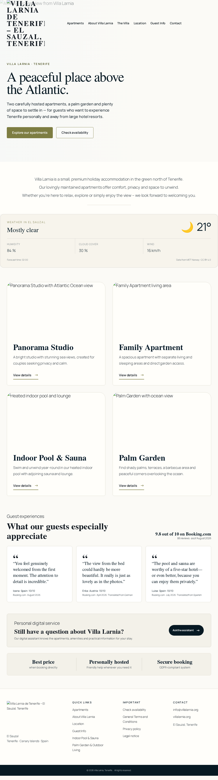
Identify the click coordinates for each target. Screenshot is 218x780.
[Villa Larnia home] (26, 23)
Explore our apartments (29, 132)
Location (140, 23)
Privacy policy (132, 729)
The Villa (123, 23)
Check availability (75, 132)
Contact (176, 23)
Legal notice (131, 736)
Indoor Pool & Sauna (85, 738)
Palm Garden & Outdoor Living (87, 747)
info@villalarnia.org (185, 710)
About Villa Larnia (100, 23)
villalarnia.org (182, 717)
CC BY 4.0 (206, 259)
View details (25, 374)
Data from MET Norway (187, 259)
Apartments (75, 23)
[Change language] (207, 23)
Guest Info (158, 23)
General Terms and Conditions (135, 719)
